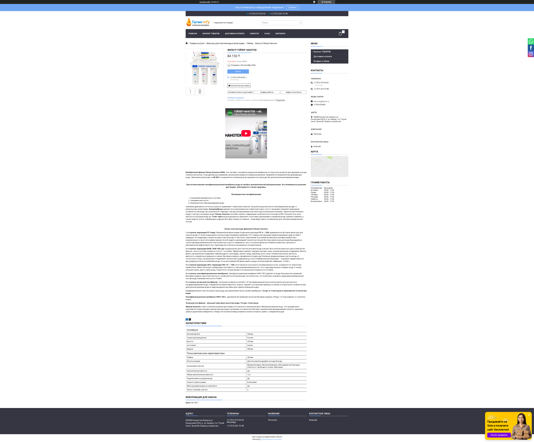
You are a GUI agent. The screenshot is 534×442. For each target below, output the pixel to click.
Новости (254, 33)
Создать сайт (205, 2)
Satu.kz (279, 437)
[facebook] (187, 320)
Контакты (280, 33)
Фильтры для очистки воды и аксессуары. (226, 43)
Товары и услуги (197, 43)
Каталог (293, 7)
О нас (267, 33)
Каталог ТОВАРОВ (210, 33)
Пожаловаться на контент (271, 439)
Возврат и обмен (321, 61)
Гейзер (250, 43)
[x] (190, 320)
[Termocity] (198, 23)
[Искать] (300, 22)
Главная (192, 33)
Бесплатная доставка (240, 86)
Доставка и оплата (234, 33)
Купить (238, 71)
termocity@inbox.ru (321, 101)
